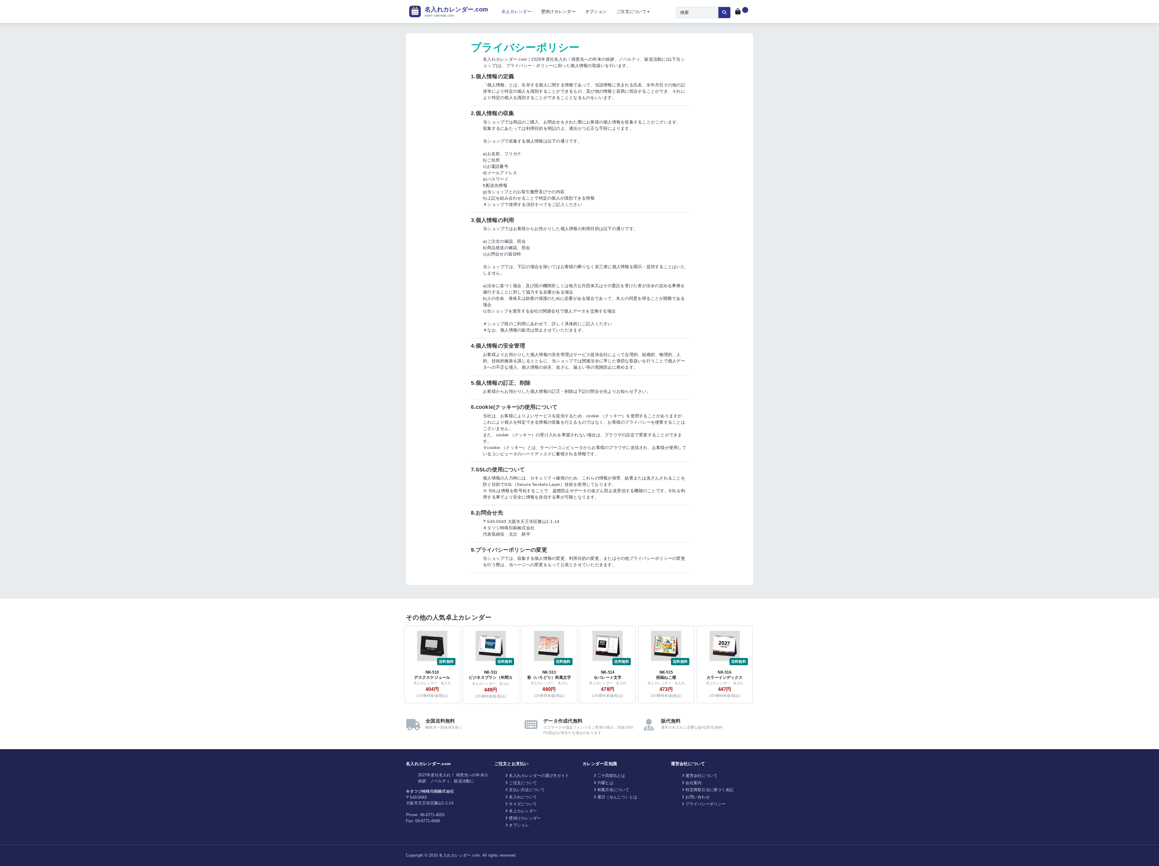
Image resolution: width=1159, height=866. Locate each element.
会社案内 (693, 783)
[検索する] (724, 12)
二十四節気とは (611, 775)
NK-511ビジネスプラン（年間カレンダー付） (491, 677)
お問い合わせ (697, 797)
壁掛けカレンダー (558, 11)
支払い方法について (527, 789)
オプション (596, 11)
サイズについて (523, 804)
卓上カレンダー (516, 11)
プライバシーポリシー (705, 804)
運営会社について (701, 775)
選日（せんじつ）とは (617, 797)
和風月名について (613, 789)
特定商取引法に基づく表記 (709, 789)
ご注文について (631, 11)
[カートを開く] (741, 11)
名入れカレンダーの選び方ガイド (539, 775)
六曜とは (605, 783)
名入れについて (523, 797)
